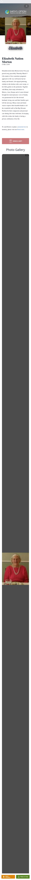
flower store (20, 129)
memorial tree (22, 127)
